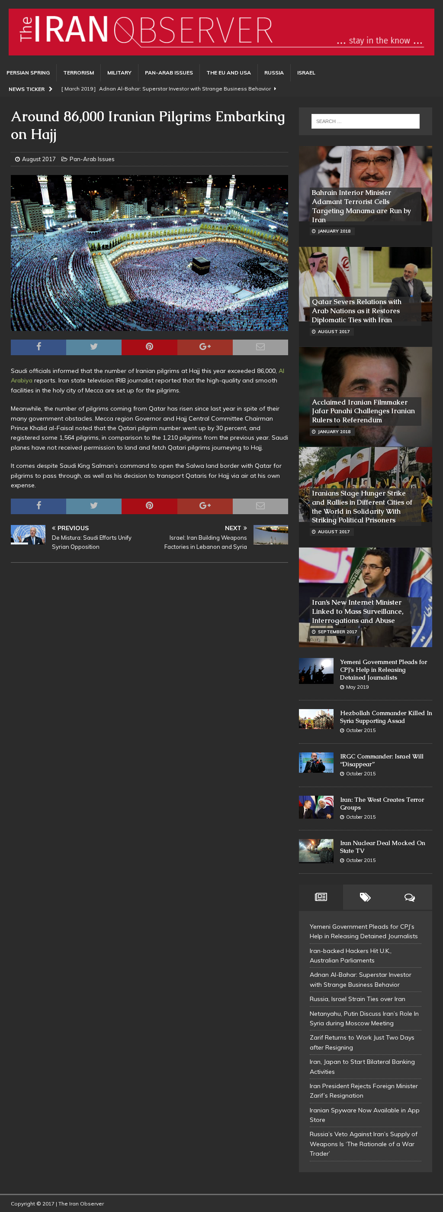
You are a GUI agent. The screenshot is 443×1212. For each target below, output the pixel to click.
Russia (274, 72)
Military (119, 72)
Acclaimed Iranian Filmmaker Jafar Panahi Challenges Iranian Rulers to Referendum (363, 411)
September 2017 (337, 632)
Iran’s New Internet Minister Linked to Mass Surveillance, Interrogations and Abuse (358, 611)
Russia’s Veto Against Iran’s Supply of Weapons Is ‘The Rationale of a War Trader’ (363, 1143)
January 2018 (334, 231)
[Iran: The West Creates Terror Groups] (316, 807)
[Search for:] (365, 121)
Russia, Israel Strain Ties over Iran (357, 999)
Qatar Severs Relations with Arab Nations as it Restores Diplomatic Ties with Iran (356, 310)
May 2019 (357, 687)
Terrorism (78, 72)
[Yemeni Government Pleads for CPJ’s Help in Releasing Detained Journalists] (316, 671)
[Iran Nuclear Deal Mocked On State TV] (316, 851)
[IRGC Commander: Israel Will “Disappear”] (316, 762)
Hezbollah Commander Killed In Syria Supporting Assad (386, 717)
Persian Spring (28, 72)
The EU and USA (228, 72)
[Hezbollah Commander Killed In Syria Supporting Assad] (316, 719)
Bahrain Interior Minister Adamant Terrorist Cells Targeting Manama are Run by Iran (361, 206)
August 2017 (39, 159)
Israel (306, 72)
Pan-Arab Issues (169, 72)
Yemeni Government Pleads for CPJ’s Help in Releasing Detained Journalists (383, 669)
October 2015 (361, 730)
